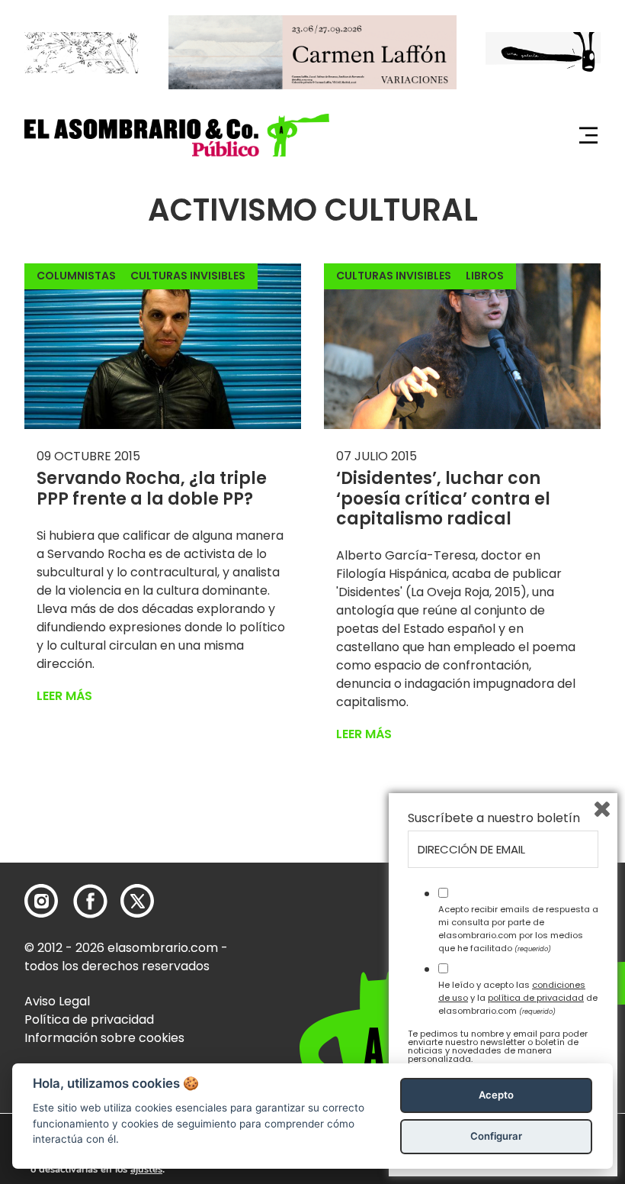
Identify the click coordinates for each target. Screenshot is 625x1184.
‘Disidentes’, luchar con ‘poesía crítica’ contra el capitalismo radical (443, 498)
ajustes (146, 1169)
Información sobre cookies (104, 1038)
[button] (176, 135)
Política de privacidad (89, 1019)
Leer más (64, 696)
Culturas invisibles (187, 275)
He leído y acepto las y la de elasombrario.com (518, 998)
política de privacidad (536, 998)
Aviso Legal (57, 1001)
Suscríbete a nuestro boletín (494, 818)
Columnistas (76, 275)
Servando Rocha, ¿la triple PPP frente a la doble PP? (152, 488)
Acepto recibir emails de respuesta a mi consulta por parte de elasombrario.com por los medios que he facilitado (518, 928)
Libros (485, 275)
